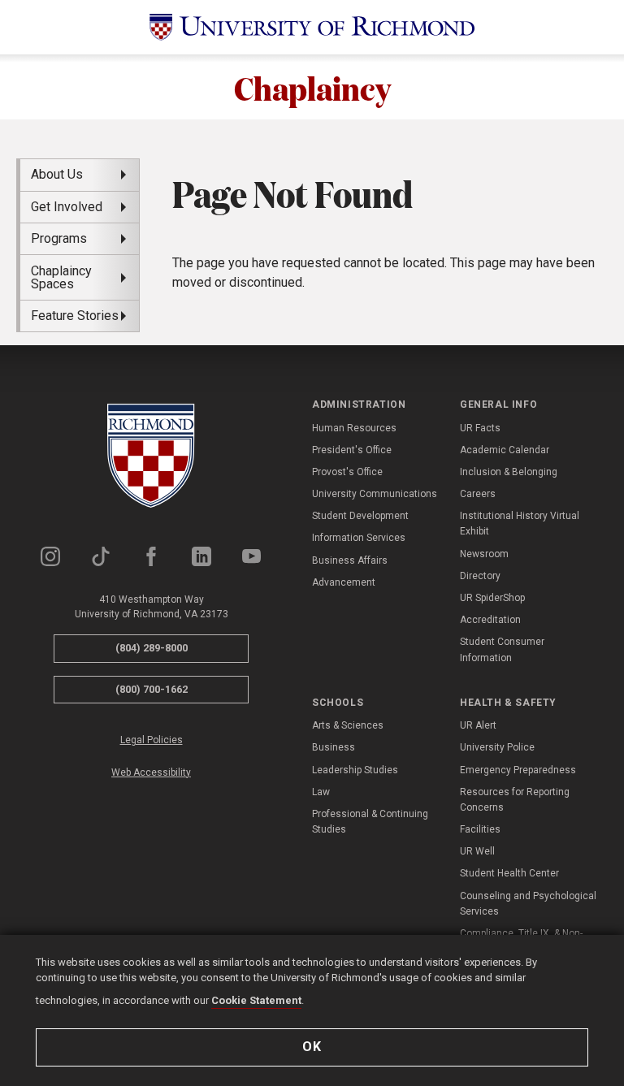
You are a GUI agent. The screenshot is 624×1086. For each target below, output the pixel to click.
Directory (480, 576)
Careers (478, 494)
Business (333, 747)
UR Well (477, 851)
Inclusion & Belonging (508, 472)
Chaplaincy (312, 86)
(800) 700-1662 (151, 689)
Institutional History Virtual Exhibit (519, 523)
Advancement (343, 582)
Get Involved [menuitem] (66, 206)
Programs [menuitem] (59, 238)
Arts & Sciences (348, 725)
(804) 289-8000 (151, 648)
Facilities (480, 829)
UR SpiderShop (492, 598)
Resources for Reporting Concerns (515, 799)
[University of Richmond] (312, 27)
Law (321, 792)
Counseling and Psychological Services (528, 903)
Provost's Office (347, 472)
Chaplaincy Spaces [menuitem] (61, 277)
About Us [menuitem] (57, 174)
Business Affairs (350, 560)
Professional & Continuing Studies (370, 821)
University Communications (374, 494)
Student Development (360, 515)
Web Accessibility (151, 772)
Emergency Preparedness (518, 770)
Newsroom (484, 554)
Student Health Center (509, 873)
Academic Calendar (504, 450)
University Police (497, 747)
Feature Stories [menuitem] (75, 315)
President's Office (352, 450)
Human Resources (354, 428)
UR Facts (480, 428)
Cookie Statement (256, 1000)
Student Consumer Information (502, 649)
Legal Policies (151, 740)
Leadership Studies (355, 770)
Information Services (358, 537)
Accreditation (490, 619)
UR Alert (478, 725)
